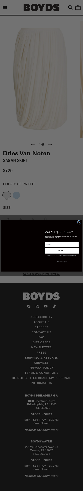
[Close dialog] (79, 222)
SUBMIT (62, 250)
